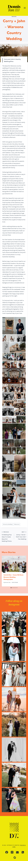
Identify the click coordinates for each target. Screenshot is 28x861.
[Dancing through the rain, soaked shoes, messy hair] (14, 649)
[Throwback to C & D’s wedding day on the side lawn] (14, 674)
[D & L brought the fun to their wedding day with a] (14, 800)
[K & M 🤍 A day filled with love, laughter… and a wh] (14, 775)
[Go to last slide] (4, 571)
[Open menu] (25, 7)
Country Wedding (7, 524)
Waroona (16, 524)
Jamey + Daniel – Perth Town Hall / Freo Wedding (21, 535)
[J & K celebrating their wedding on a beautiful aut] (14, 724)
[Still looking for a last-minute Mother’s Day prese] (14, 699)
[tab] (12, 587)
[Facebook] (6, 852)
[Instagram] (12, 852)
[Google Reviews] (14, 857)
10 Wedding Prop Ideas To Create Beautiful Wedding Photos (7, 536)
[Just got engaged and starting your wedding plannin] (14, 624)
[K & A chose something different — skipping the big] (14, 749)
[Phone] (22, 852)
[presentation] (14, 564)
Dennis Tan (7, 582)
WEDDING (14, 16)
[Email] (17, 852)
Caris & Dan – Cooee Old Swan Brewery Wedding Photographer (13, 577)
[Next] (24, 571)
